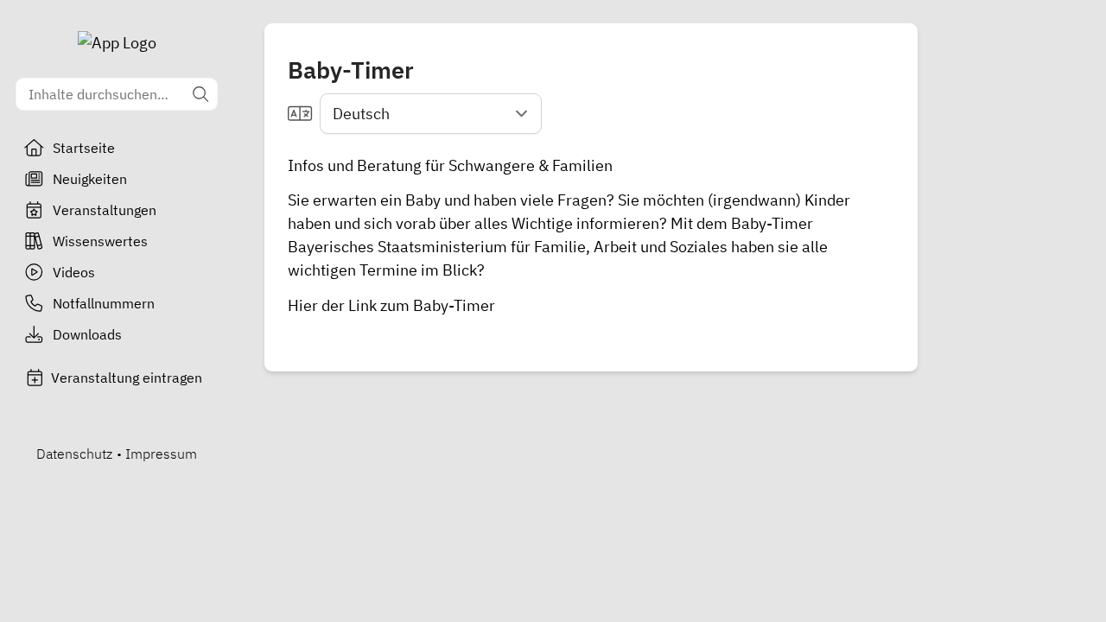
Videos (74, 272)
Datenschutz (74, 453)
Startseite (84, 147)
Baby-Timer (454, 305)
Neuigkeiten (90, 178)
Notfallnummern (104, 303)
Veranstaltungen (104, 210)
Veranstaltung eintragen (126, 377)
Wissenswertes (100, 241)
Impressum (161, 453)
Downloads (87, 334)
